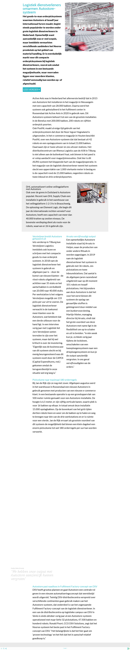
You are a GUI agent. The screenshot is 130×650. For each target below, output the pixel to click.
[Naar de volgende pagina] (66, 648)
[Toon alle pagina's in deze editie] (1, 648)
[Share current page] (6, 649)
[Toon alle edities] (4, 648)
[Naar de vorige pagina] (63, 648)
